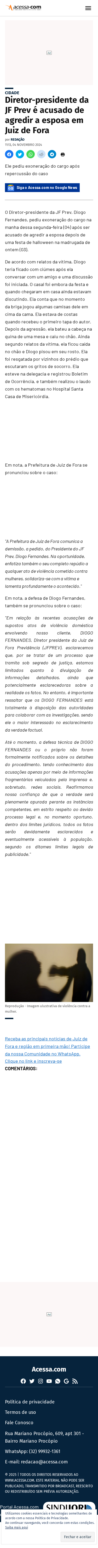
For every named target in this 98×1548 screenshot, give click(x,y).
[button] (9, 154)
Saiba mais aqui (16, 1527)
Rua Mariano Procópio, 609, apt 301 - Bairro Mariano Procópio (44, 1437)
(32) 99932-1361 (44, 1451)
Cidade (12, 92)
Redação (18, 139)
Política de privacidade (30, 1402)
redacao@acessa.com (44, 1462)
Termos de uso (20, 1412)
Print (63, 154)
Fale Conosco (19, 1423)
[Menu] (88, 8)
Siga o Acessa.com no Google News (47, 187)
